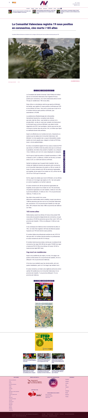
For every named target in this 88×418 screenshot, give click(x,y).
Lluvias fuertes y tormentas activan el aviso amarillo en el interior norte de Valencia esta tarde (70, 12)
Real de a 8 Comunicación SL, (33, 414)
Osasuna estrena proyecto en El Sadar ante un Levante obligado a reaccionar (29, 360)
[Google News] (34, 90)
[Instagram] (38, 90)
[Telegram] (43, 90)
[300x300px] (44, 300)
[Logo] (44, 4)
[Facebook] (39, 90)
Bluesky (66, 392)
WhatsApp (67, 390)
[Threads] (64, 397)
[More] (53, 90)
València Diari (47, 397)
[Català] (13, 2)
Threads (66, 396)
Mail (66, 385)
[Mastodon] (45, 90)
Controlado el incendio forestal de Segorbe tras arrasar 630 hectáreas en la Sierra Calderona (43, 371)
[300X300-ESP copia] (44, 342)
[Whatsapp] (36, 90)
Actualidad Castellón (48, 395)
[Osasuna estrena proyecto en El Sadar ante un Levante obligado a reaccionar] (10, 11)
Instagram (67, 381)
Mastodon (67, 394)
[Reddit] (50, 90)
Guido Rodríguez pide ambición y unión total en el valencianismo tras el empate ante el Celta (46, 12)
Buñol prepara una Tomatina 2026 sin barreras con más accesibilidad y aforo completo (29, 371)
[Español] (15, 2)
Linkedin (66, 383)
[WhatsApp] (64, 391)
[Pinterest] (52, 90)
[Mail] (64, 385)
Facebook (67, 379)
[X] (41, 90)
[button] (9, 2)
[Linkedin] (48, 90)
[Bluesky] (46, 90)
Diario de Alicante (48, 394)
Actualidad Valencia (75, 81)
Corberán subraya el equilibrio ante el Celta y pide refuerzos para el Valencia (58, 371)
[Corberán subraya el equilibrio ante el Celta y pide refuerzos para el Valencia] (58, 367)
